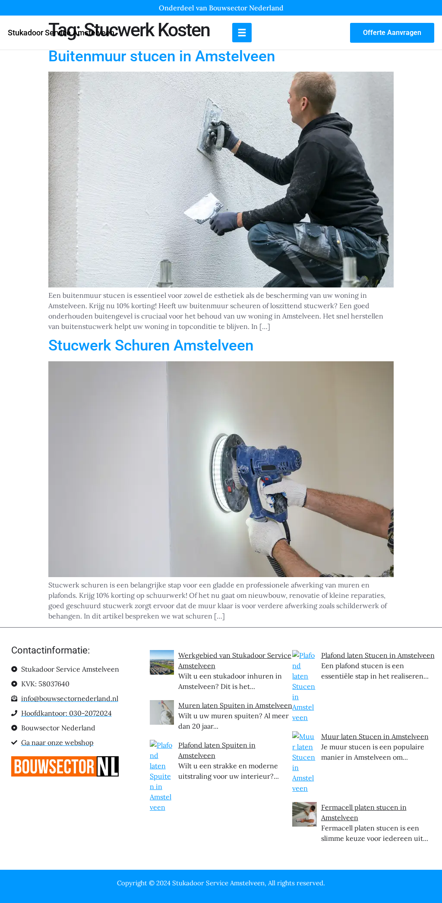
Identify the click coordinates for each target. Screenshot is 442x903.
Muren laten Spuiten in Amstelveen (235, 705)
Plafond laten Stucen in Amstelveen (378, 655)
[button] (242, 32)
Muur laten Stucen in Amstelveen (375, 736)
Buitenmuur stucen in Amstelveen (161, 56)
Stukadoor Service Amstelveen (61, 32)
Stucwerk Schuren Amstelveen (150, 345)
